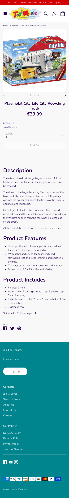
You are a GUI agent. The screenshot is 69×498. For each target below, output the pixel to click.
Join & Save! (10, 394)
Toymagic (23, 489)
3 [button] (38, 95)
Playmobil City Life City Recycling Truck (29, 25)
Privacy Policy (11, 444)
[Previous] (4, 95)
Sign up (15, 371)
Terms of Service (13, 449)
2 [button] (34, 95)
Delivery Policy (12, 433)
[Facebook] (5, 462)
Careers (7, 415)
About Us (8, 405)
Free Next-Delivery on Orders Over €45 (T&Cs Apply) (34, 2)
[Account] (54, 12)
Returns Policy (11, 438)
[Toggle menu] (4, 13)
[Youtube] (11, 462)
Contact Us (9, 410)
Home (5, 25)
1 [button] (30, 95)
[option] (34, 60)
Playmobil (10, 123)
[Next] (64, 95)
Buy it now (34, 155)
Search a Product (13, 399)
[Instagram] (16, 462)
